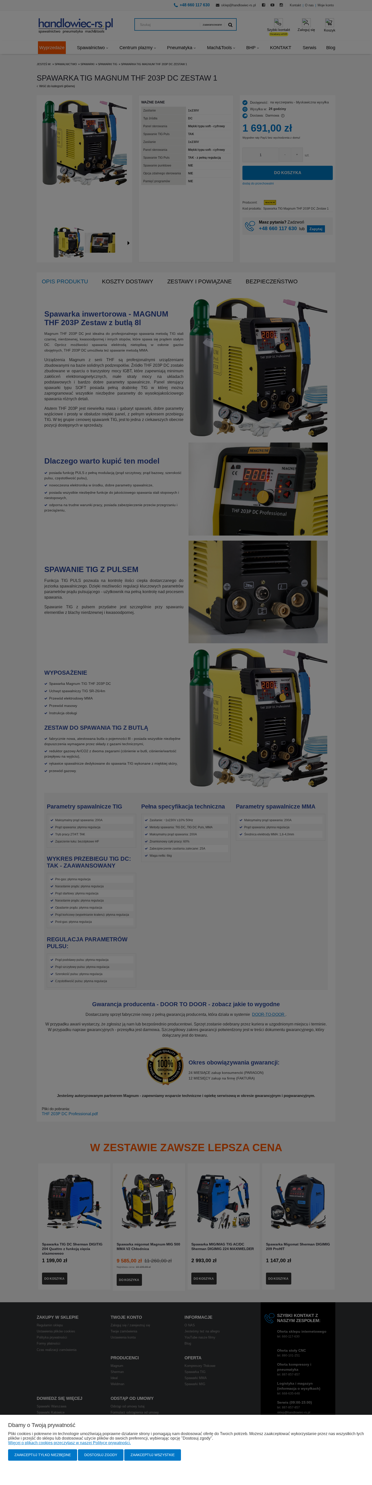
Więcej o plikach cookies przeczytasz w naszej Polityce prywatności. (69, 1443)
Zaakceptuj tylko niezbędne (42, 1455)
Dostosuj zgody (100, 1455)
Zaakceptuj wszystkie (153, 1455)
